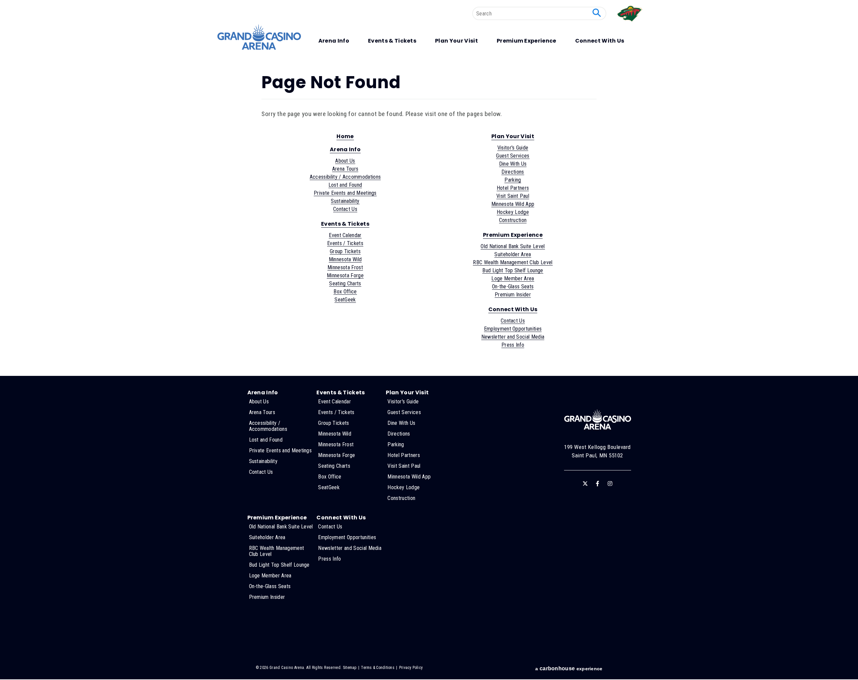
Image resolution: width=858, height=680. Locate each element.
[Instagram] (610, 483)
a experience (568, 668)
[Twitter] (585, 483)
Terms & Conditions (377, 667)
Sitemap (350, 667)
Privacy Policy (411, 667)
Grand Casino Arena (259, 37)
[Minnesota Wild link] (630, 23)
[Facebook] (597, 483)
